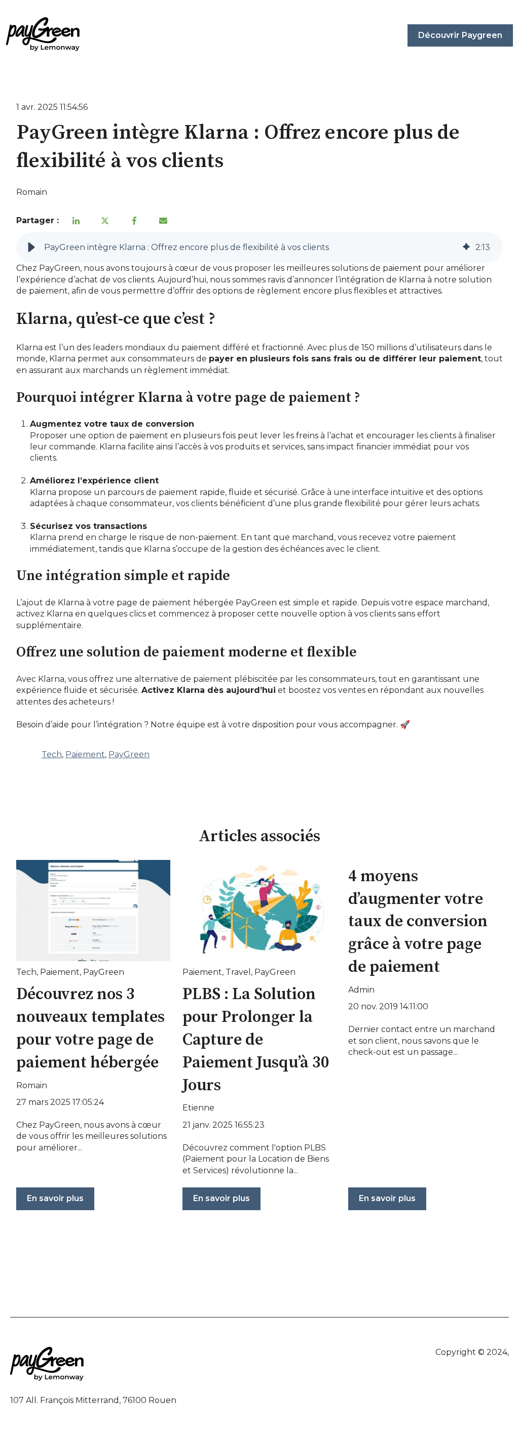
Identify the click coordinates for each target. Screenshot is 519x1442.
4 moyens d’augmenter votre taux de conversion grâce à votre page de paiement (418, 922)
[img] (466, 247)
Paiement (85, 754)
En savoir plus (55, 1198)
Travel (238, 972)
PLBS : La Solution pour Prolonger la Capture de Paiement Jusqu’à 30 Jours (255, 1039)
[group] (259, 247)
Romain (31, 192)
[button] (31, 247)
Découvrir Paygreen (460, 35)
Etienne (198, 1108)
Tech (52, 754)
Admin (361, 990)
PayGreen (129, 754)
